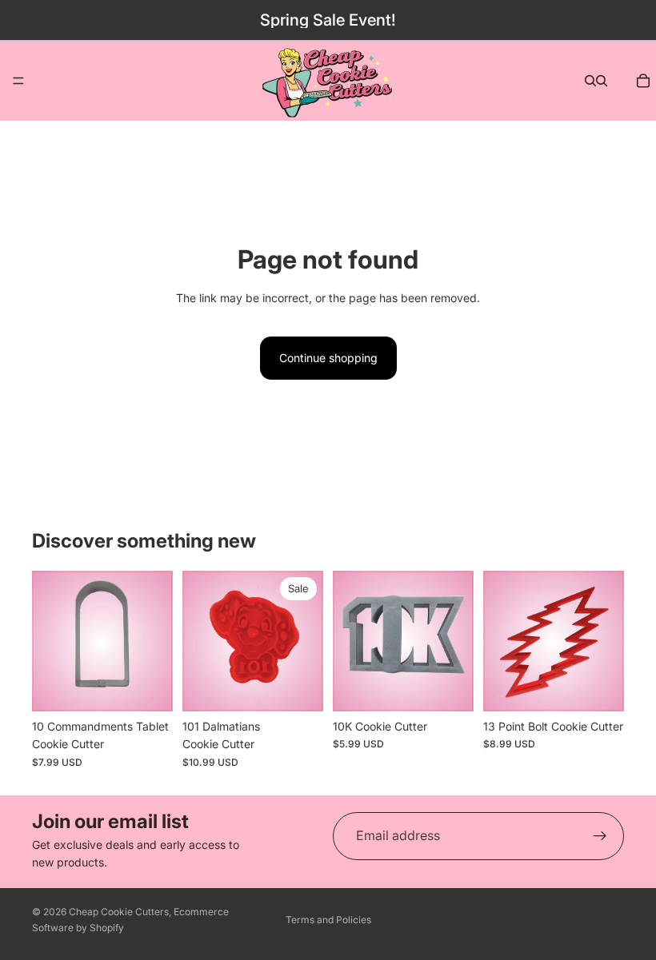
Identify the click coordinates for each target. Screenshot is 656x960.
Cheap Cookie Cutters (119, 912)
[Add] (148, 686)
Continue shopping (328, 357)
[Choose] (298, 686)
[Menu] (18, 80)
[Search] (590, 80)
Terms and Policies (328, 920)
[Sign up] (600, 836)
